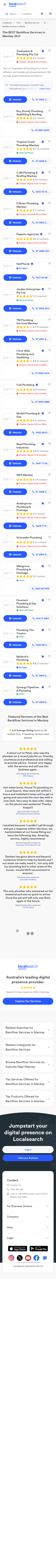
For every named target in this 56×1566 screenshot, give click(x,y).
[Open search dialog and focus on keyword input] (5, 13)
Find (18, 23)
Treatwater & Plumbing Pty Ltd (28, 845)
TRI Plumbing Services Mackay (28, 814)
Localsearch (7, 23)
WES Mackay (28, 776)
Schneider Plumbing (28, 879)
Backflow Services (32, 23)
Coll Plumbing (28, 907)
